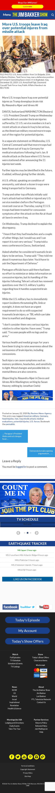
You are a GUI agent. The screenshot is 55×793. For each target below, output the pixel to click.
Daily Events (15, 726)
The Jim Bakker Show (41, 690)
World (14, 696)
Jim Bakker (30, 14)
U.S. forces (35, 421)
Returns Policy (41, 723)
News (14, 687)
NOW (14, 690)
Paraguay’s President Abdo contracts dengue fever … (12, 436)
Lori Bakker (41, 696)
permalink (10, 424)
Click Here (27, 7)
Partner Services (41, 720)
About (41, 687)
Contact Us (41, 702)
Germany (44, 416)
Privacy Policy (27, 773)
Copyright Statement (27, 769)
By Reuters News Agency (39, 413)
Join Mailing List (41, 729)
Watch (15, 654)
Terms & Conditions (27, 766)
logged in (21, 466)
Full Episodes (15, 657)
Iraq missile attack (27, 418)
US (14, 693)
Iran (16, 418)
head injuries (8, 418)
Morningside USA (14, 720)
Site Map (27, 776)
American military (31, 416)
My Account (27, 631)
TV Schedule (15, 660)
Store (40, 654)
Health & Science (14, 708)
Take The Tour (15, 729)
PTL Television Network (41, 699)
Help (41, 732)
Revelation (14, 705)
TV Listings (15, 667)
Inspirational (15, 702)
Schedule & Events (15, 663)
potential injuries (21, 421)
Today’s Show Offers (40, 657)
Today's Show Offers (27, 641)
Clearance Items (40, 660)
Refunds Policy (41, 726)
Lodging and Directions (14, 723)
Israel (14, 699)
